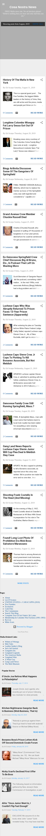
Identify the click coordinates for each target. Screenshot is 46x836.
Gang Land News (12, 662)
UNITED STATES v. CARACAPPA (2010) (22, 602)
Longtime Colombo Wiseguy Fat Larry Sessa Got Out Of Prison (18, 125)
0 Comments (8, 113)
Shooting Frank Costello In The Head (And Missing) (18, 496)
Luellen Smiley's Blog (13, 646)
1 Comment (7, 204)
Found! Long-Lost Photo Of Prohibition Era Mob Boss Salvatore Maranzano (18, 540)
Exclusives (9, 607)
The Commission (11, 611)
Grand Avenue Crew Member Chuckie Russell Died (19, 216)
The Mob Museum (12, 664)
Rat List (8, 620)
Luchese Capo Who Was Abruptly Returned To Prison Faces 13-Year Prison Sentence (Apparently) (19, 310)
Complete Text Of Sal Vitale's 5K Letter (20, 615)
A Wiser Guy (10, 659)
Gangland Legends (12, 653)
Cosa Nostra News (23, 7)
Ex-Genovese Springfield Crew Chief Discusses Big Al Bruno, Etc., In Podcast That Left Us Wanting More (20, 261)
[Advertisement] (23, 51)
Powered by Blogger (24, 627)
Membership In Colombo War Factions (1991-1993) (25, 618)
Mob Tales (9, 644)
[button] (41, 80)
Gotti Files (9, 609)
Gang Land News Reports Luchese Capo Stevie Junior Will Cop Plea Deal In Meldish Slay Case (19, 451)
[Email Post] (16, 114)
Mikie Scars (9, 622)
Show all (38, 24)
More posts (23, 583)
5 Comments (8, 159)
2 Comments (8, 345)
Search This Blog (11, 613)
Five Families (10, 604)
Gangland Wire (11, 657)
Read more (37, 113)
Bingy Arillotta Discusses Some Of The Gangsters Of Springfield (18, 171)
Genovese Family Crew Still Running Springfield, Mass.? (18, 405)
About (7, 598)
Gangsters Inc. (10, 651)
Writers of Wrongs (12, 642)
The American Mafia (13, 655)
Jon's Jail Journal (11, 648)
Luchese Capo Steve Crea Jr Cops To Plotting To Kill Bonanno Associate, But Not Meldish (19, 359)
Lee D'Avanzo (10, 600)
